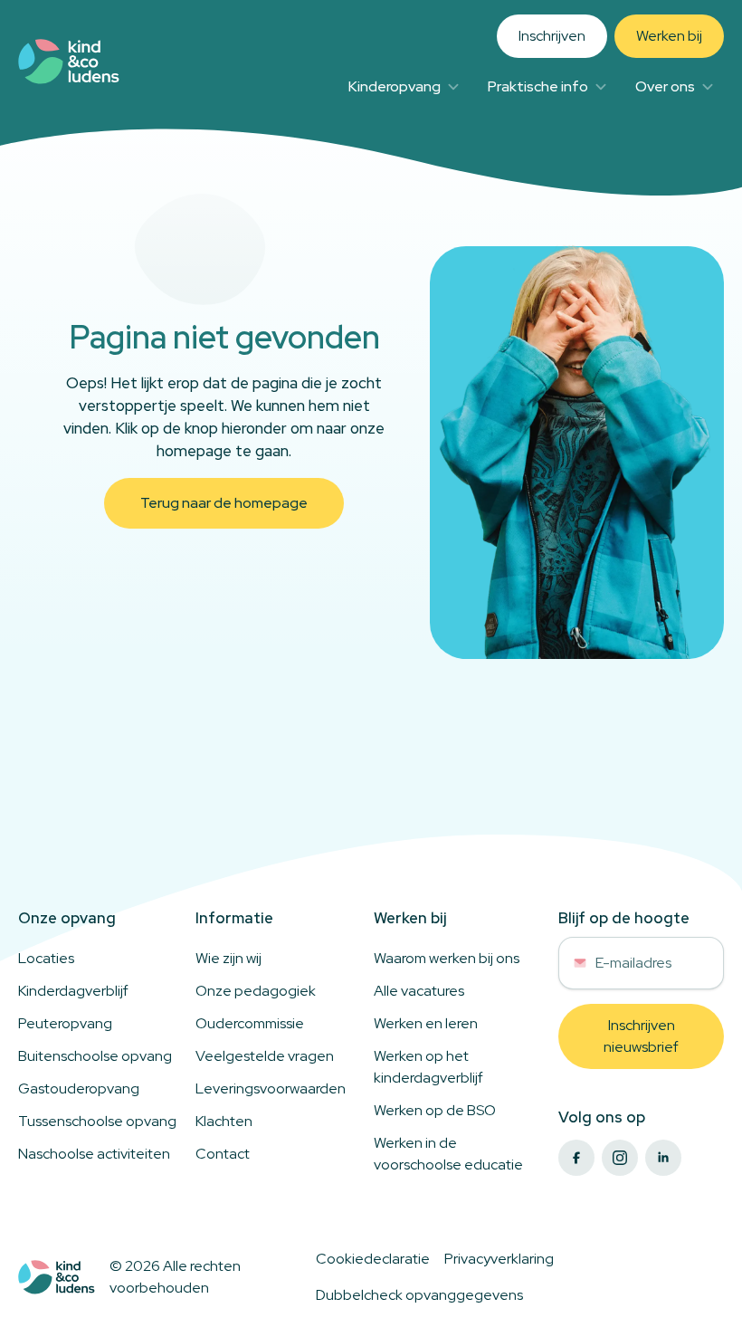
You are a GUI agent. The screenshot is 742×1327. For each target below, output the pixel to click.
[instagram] (620, 1158)
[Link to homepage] (68, 61)
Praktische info (538, 86)
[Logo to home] (56, 1277)
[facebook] (576, 1158)
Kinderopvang (394, 86)
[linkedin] (663, 1158)
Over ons (665, 86)
